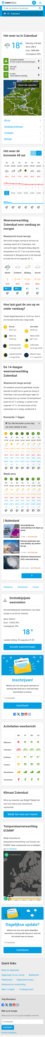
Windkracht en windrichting (14, 984)
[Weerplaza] (9, 2)
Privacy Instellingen (9, 1033)
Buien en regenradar (10, 970)
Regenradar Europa (25, 980)
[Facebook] (14, 714)
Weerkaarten (7, 980)
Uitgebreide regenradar (27, 85)
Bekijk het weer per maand (22, 814)
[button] (22, 98)
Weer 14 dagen (8, 989)
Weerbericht (34, 975)
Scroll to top (41, 1033)
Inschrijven (22, 705)
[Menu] (40, 3)
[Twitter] (18, 714)
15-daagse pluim (26, 989)
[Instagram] (29, 714)
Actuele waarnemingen (22, 646)
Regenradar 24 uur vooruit (13, 975)
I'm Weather (11, 849)
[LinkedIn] (22, 714)
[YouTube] (25, 714)
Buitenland (12, 520)
